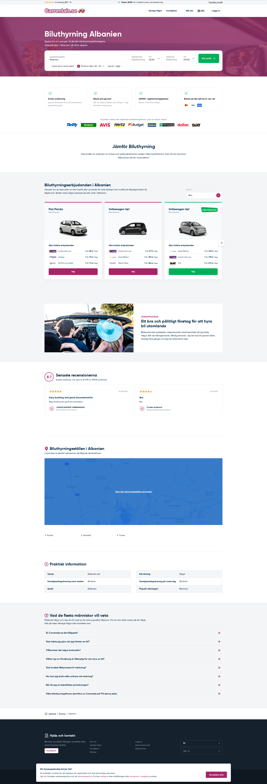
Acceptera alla (216, 774)
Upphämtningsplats (57, 57)
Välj (73, 271)
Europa (62, 714)
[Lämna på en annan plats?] (49, 66)
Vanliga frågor (155, 10)
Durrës (50, 535)
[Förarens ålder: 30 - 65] (78, 66)
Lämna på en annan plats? (62, 66)
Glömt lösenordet (142, 745)
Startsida (52, 714)
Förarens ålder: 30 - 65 (91, 66)
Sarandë (87, 535)
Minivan (93, 752)
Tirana (122, 535)
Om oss (93, 741)
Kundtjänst (171, 10)
